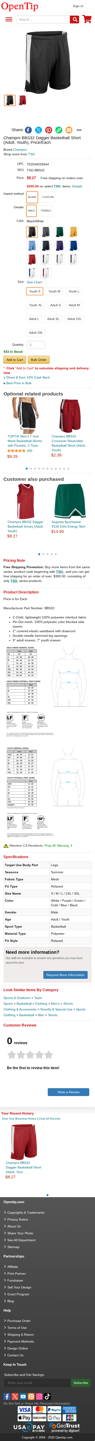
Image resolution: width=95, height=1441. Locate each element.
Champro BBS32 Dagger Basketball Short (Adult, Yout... (23, 1167)
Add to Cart (14, 360)
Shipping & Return (20, 1334)
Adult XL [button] (53, 319)
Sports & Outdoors (16, 998)
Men (41, 1015)
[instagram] (39, 1396)
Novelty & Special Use (56, 1009)
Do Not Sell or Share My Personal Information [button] (36, 1403)
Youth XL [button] (35, 305)
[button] (47, 62)
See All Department (8, 20)
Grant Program (18, 1294)
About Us (14, 1226)
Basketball (24, 1003)
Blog (10, 1301)
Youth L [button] (74, 291)
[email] (68, 130)
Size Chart (34, 282)
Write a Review (69, 1092)
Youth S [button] (34, 291)
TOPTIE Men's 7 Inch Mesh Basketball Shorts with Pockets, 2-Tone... (25, 440)
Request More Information (65, 975)
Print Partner (16, 1273)
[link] (58, 130)
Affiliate (12, 1267)
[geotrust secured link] (64, 1427)
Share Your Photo (20, 1233)
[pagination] (47, 468)
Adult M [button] (74, 305)
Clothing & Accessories (20, 1009)
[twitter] (38, 130)
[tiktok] (47, 1396)
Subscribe (81, 1383)
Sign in (78, 6)
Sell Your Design (19, 1287)
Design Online (17, 1348)
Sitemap (13, 1247)
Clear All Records (49, 1118)
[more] (79, 130)
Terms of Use (17, 1328)
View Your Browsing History (19, 1118)
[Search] (74, 19)
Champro (20, 149)
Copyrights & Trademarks (26, 1212)
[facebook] (28, 130)
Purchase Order (19, 1321)
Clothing (41, 1003)
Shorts (68, 1003)
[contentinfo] (20, 6)
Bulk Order (39, 360)
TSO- (60, 571)
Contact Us (15, 1355)
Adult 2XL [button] (75, 319)
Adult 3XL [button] (36, 332)
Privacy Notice (17, 1219)
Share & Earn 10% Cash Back (27, 377)
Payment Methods (20, 1341)
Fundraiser (15, 1280)
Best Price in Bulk (18, 383)
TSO (31, 154)
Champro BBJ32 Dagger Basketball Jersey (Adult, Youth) (26, 526)
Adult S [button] (55, 305)
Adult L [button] (34, 319)
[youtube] (23, 1396)
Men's (55, 1003)
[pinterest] (48, 130)
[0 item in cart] (87, 20)
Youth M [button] (54, 291)
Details (77, 186)
